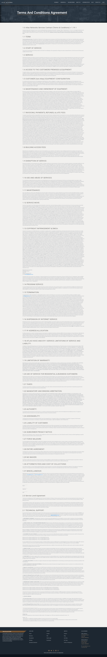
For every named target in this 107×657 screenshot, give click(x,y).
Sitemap (30, 640)
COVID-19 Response (68, 642)
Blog (92, 2)
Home (30, 633)
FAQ (47, 635)
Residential (63, 2)
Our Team (66, 640)
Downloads (49, 640)
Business (56, 2)
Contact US (97, 2)
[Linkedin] (55, 650)
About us (78, 2)
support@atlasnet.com (86, 646)
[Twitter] (51, 650)
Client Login (49, 638)
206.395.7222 (84, 647)
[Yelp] (53, 650)
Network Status (86, 2)
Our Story (66, 638)
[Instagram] (58, 650)
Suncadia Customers (33, 642)
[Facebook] (49, 650)
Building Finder (71, 2)
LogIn (103, 2)
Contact (48, 633)
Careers (65, 633)
